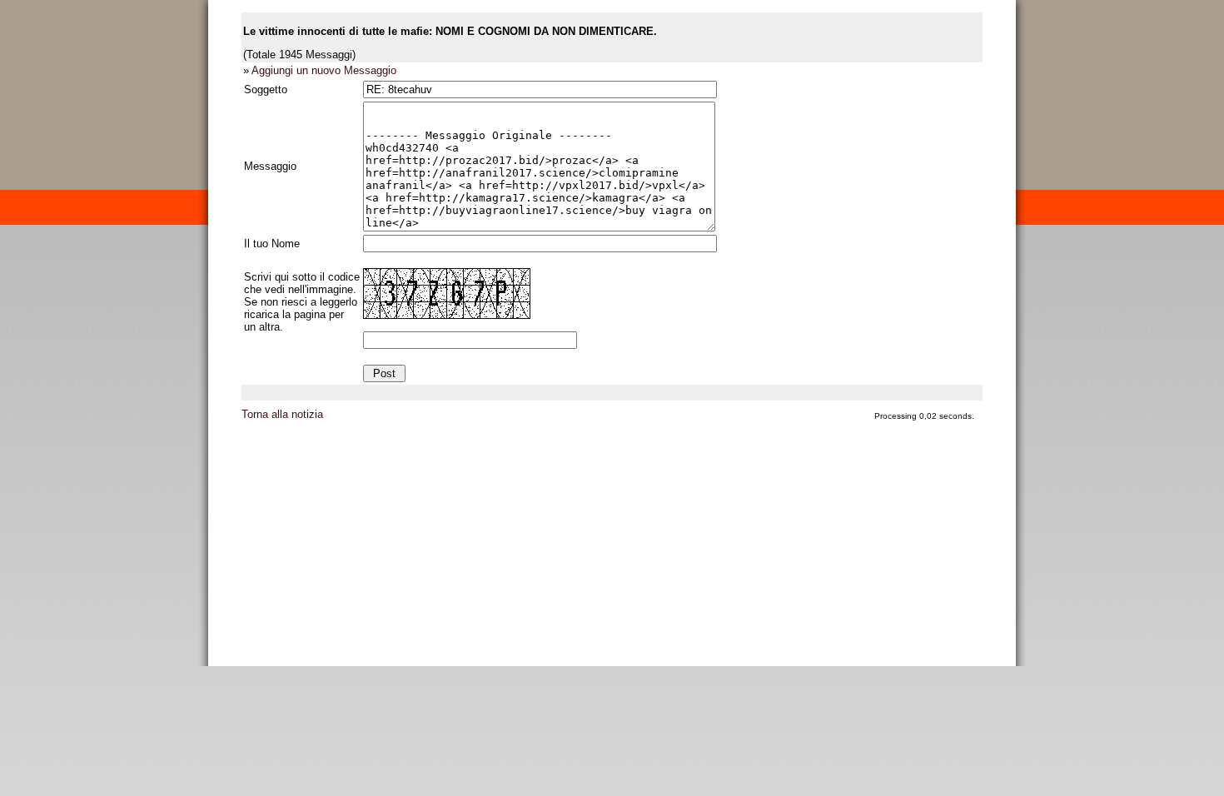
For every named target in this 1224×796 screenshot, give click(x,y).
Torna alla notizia (282, 414)
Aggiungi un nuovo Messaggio (323, 70)
